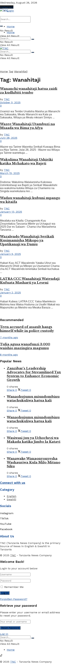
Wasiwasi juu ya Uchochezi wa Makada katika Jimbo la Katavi (33, 440)
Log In (4, 634)
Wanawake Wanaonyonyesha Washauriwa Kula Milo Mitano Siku (33, 462)
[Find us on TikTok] (1, 655)
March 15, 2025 (10, 173)
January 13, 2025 (11, 211)
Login (10, 10)
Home (11, 26)
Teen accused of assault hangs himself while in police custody (27, 329)
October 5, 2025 (10, 102)
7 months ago (9, 337)
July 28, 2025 (8, 137)
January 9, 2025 (10, 254)
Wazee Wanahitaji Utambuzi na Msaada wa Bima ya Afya (27, 126)
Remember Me (14, 587)
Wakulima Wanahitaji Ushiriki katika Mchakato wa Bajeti (26, 161)
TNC (7, 99)
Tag (11, 71)
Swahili (11, 499)
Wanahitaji (20, 71)
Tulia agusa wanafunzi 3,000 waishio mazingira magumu (25, 346)
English (11, 496)
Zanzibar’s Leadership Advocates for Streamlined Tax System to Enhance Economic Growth (34, 374)
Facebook (6, 529)
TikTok (4, 518)
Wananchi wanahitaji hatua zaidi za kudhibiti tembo (28, 90)
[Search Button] (1, 26)
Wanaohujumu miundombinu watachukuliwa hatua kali (33, 398)
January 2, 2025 (10, 292)
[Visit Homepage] (4, 10)
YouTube (5, 523)
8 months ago (9, 354)
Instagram (6, 7)
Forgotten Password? (13, 599)
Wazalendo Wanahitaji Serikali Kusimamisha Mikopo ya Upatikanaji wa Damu (27, 240)
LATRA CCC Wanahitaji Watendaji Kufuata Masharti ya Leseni (30, 281)
